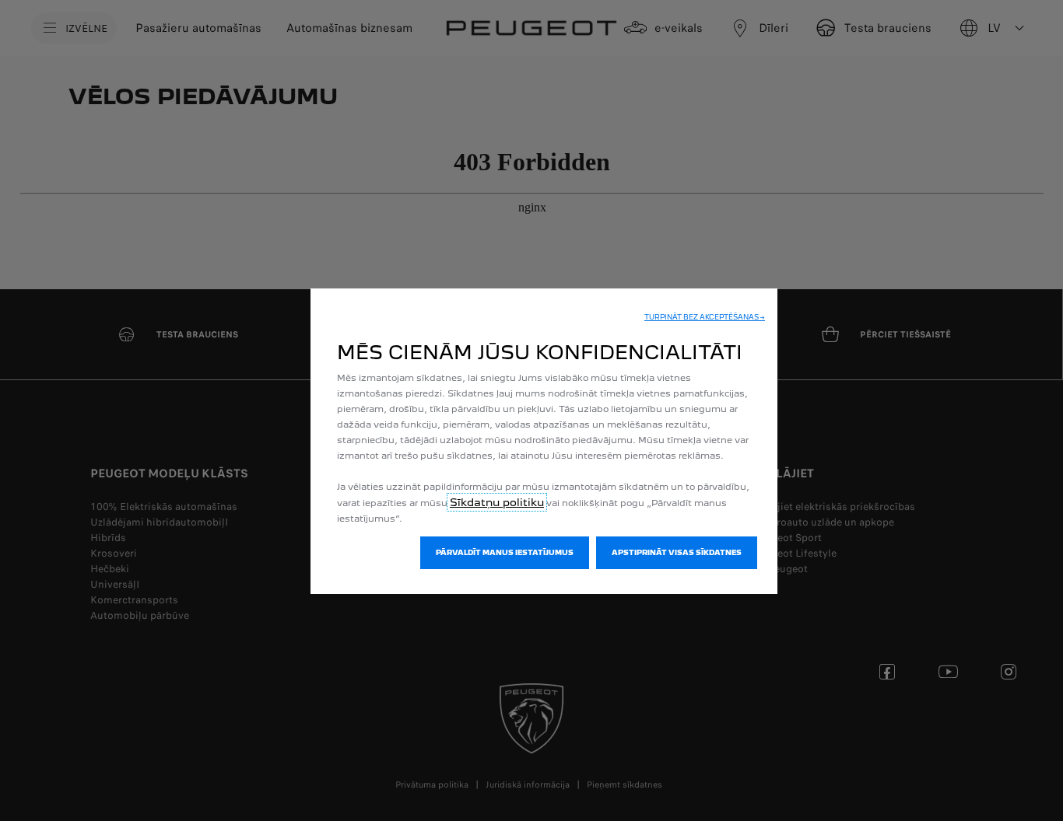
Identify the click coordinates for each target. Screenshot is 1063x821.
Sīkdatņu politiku (497, 502)
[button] (704, 317)
